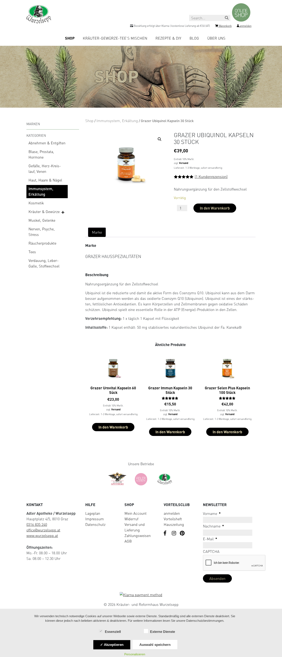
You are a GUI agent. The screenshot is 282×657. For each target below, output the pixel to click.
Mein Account (135, 513)
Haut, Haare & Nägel (45, 180)
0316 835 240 (36, 524)
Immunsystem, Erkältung (40, 191)
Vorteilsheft (173, 519)
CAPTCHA (211, 551)
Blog (194, 38)
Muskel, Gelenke (41, 220)
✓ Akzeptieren (111, 644)
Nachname (213, 526)
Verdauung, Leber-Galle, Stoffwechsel (43, 263)
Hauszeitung (174, 524)
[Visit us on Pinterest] (182, 533)
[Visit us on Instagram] (174, 533)
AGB (128, 541)
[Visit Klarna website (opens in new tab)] (141, 595)
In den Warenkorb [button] (113, 427)
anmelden (172, 513)
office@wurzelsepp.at (43, 530)
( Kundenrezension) (211, 176)
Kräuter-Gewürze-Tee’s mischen (115, 38)
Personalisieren (134, 654)
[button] (159, 139)
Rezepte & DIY (168, 38)
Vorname (212, 513)
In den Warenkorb (215, 208)
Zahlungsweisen (137, 535)
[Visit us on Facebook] (166, 533)
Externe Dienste (162, 631)
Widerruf (131, 519)
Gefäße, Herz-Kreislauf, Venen (44, 169)
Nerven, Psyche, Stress (41, 232)
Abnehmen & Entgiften (46, 143)
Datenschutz (95, 524)
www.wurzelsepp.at (42, 535)
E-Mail (210, 539)
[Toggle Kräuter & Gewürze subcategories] (63, 211)
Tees (32, 252)
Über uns (216, 38)
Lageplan (92, 513)
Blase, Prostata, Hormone (41, 154)
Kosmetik (36, 203)
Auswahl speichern (155, 644)
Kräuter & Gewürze (44, 211)
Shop (70, 38)
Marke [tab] (97, 232)
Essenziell (113, 631)
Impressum (94, 519)
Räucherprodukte (42, 243)
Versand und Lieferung (134, 527)
